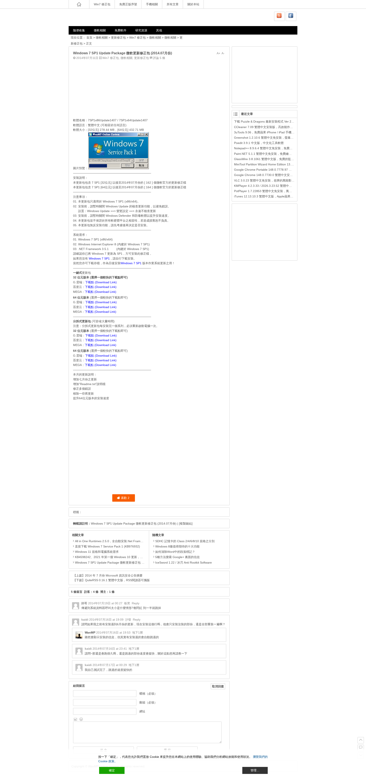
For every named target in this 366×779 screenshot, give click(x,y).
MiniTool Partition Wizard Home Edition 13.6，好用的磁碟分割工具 (278, 164)
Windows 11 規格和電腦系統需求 (97, 551)
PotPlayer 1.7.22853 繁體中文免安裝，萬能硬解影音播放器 (273, 191)
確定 (112, 770)
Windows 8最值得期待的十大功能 (177, 546)
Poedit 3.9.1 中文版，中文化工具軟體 (259, 143)
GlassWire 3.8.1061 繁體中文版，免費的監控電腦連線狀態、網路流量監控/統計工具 (289, 159)
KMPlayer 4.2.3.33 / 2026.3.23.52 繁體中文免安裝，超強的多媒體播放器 (282, 185)
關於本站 (193, 4)
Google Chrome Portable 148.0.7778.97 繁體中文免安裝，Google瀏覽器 (282, 169)
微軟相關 (100, 30)
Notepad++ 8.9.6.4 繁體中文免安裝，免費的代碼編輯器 (270, 148)
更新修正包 (118, 37)
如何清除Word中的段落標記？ (175, 551)
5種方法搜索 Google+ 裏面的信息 (177, 557)
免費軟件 (120, 30)
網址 (142, 711)
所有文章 (173, 4)
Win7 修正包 (102, 4)
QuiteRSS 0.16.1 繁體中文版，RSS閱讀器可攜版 (117, 580)
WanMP (90, 632)
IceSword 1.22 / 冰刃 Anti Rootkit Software (183, 562)
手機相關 (152, 4)
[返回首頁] (79, 4)
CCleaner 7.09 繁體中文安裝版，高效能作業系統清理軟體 (272, 127)
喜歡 (125, 498)
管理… (255, 770)
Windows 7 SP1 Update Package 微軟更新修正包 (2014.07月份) (133, 523)
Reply (135, 603)
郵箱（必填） (148, 702)
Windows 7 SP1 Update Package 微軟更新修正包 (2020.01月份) (118, 562)
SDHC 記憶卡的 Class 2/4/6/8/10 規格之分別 (185, 541)
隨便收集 (79, 30)
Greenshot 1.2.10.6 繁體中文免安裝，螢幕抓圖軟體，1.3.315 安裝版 (279, 137)
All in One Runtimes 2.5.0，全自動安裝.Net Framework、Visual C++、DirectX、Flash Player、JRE (141, 541)
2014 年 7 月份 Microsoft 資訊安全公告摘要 (114, 575)
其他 (159, 30)
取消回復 (218, 686)
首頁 (89, 37)
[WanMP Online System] (94, 17)
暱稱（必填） (148, 693)
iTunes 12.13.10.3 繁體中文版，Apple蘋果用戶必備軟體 (271, 196)
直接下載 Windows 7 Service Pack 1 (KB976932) (107, 546)
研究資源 (141, 30)
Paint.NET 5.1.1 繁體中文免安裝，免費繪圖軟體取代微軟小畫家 (276, 153)
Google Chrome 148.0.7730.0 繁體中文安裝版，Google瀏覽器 (275, 175)
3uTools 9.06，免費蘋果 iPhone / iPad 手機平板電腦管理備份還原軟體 (280, 132)
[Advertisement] (149, 87)
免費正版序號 (128, 4)
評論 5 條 (159, 58)
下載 (125, 258)
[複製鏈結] (186, 523)
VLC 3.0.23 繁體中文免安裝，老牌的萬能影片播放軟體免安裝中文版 (279, 180)
